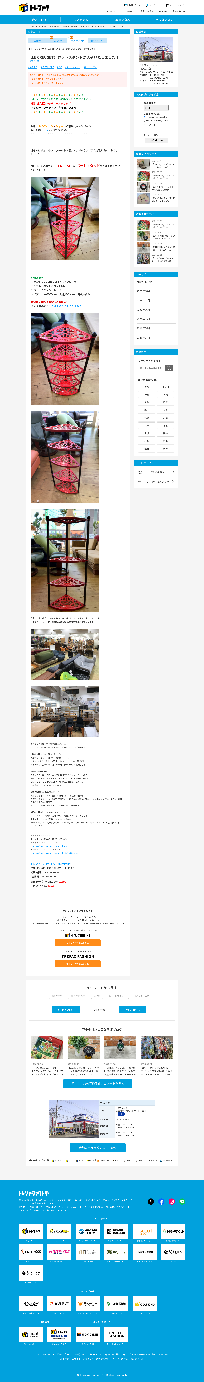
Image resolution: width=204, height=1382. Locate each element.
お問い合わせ (137, 1359)
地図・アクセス (97, 40)
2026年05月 (143, 319)
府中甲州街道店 (168, 1160)
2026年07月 (143, 300)
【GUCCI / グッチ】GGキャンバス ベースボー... (163, 165)
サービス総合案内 (154, 472)
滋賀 (146, 417)
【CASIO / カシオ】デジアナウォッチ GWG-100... (163, 237)
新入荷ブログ (164, 19)
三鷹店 (141, 1160)
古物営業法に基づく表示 (85, 1354)
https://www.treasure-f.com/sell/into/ (50, 846)
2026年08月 (143, 291)
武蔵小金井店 (105, 1160)
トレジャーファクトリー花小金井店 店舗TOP (69, 26)
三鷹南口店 (153, 1160)
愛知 (165, 433)
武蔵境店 (118, 1160)
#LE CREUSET (47, 67)
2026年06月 (143, 309)
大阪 (165, 410)
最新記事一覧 (144, 281)
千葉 (146, 402)
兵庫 (146, 425)
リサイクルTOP (31, 26)
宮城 (146, 433)
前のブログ (67, 1009)
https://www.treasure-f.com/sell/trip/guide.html (55, 853)
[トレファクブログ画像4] (65, 611)
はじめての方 (155, 5)
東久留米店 (58, 1160)
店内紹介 (58, 40)
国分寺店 (130, 1160)
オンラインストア (177, 5)
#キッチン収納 (90, 67)
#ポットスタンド (72, 67)
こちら (60, 78)
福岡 (146, 449)
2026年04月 (143, 328)
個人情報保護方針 (61, 1354)
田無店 (92, 1160)
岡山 (165, 441)
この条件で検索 (156, 140)
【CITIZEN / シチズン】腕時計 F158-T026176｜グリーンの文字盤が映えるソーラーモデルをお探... (120, 1071)
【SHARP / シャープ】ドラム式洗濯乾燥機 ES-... (163, 188)
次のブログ (130, 1009)
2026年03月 (143, 337)
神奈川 (165, 386)
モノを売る (81, 19)
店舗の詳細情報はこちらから (98, 1148)
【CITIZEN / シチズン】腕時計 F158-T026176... (163, 248)
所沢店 (81, 1160)
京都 (165, 417)
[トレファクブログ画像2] (65, 404)
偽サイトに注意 (120, 1359)
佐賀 (165, 449)
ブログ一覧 (99, 1009)
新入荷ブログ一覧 (45, 26)
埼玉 (146, 394)
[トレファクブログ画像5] (65, 679)
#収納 (59, 67)
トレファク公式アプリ (156, 481)
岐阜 (146, 441)
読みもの (131, 11)
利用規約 (64, 1359)
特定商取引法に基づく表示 (113, 1354)
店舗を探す (39, 19)
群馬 (165, 402)
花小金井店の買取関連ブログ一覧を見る (98, 1083)
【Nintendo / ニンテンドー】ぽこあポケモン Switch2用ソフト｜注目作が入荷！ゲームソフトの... (47, 1071)
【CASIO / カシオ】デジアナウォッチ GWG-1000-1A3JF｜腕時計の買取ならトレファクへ (83, 1071)
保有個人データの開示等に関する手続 (149, 1354)
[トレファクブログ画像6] (65, 737)
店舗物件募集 (178, 11)
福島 (165, 425)
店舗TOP (38, 40)
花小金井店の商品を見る (77, 942)
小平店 (71, 1160)
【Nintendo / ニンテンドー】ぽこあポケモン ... (163, 177)
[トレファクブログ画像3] (65, 502)
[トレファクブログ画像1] (65, 260)
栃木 (146, 410)
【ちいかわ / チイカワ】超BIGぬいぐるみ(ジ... (163, 199)
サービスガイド (114, 11)
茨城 (165, 394)
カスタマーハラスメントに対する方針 (90, 1359)
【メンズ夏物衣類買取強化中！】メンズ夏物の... (163, 259)
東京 (146, 386)
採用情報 (163, 11)
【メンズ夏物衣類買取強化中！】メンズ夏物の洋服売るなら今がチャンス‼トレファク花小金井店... (156, 1071)
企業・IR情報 (147, 11)
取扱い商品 (122, 19)
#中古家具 (32, 67)
